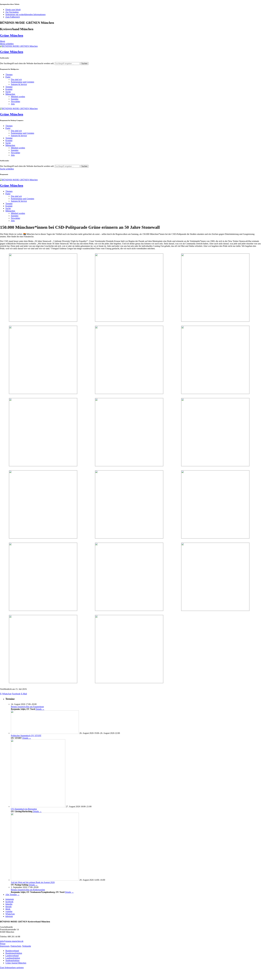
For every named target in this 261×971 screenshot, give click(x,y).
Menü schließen (7, 44)
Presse (2, 943)
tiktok (7, 909)
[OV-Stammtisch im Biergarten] (38, 806)
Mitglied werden (18, 96)
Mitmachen (10, 94)
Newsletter (15, 101)
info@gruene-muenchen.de (11, 941)
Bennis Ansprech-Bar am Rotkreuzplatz (28, 890)
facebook (9, 901)
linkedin (8, 904)
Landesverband (12, 955)
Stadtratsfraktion (12, 960)
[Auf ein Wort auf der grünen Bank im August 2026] (45, 880)
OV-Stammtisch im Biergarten (24, 809)
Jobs (13, 104)
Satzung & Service (19, 84)
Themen (9, 74)
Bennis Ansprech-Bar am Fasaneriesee (27, 706)
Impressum (4, 946)
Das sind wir (16, 79)
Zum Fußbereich (12, 17)
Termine (9, 87)
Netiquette (26, 946)
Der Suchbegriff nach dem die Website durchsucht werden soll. (27, 63)
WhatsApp (10, 914)
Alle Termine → (12, 894)
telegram (9, 916)
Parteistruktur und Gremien (22, 82)
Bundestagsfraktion (13, 953)
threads (8, 906)
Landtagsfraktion (12, 958)
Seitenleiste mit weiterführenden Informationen (25, 14)
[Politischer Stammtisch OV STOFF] (45, 733)
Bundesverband (12, 951)
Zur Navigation (12, 12)
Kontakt (8, 89)
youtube (8, 911)
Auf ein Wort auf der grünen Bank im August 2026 (33, 882)
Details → (40, 709)
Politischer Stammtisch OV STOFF (26, 735)
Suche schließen (7, 169)
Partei (7, 77)
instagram (9, 899)
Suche (8, 92)
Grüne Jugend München (15, 963)
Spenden (14, 99)
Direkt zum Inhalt (13, 9)
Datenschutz (15, 946)
